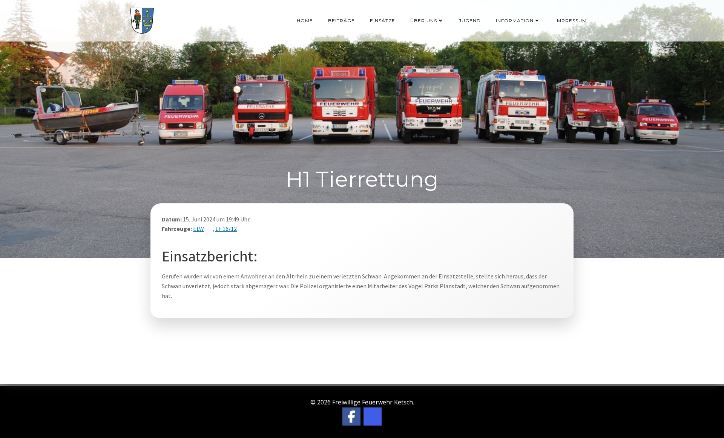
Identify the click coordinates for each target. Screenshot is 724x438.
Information (515, 20)
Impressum (571, 20)
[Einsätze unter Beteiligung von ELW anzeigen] (209, 228)
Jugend (470, 20)
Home (305, 20)
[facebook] (351, 416)
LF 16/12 (226, 228)
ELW (198, 228)
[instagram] (373, 416)
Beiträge (341, 20)
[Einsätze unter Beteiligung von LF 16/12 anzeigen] (241, 228)
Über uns (423, 20)
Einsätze (382, 20)
